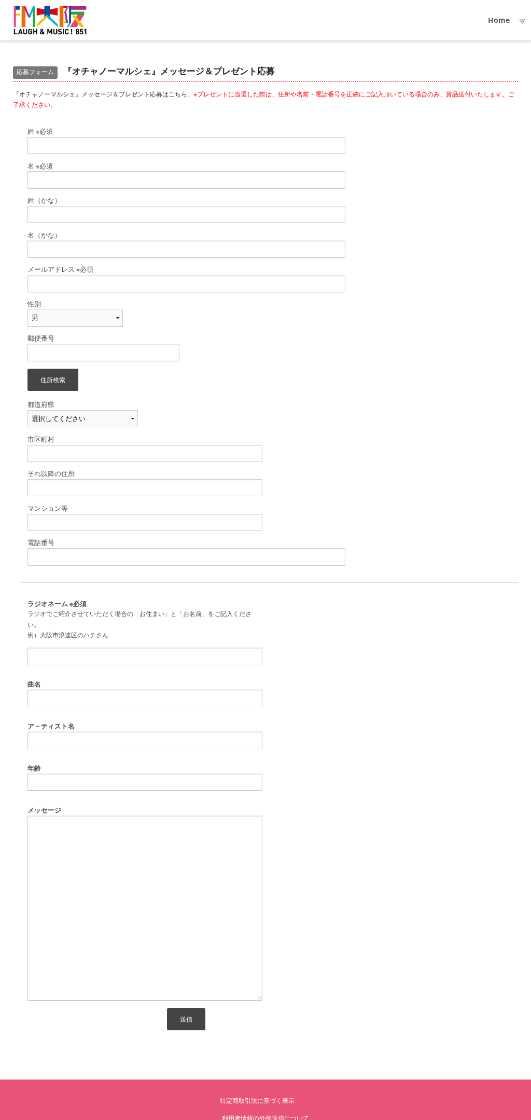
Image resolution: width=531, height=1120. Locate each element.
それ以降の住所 (51, 473)
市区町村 (40, 439)
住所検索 (52, 379)
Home (499, 20)
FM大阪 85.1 (50, 20)
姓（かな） (44, 200)
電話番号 (40, 542)
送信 (186, 1019)
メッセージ (44, 810)
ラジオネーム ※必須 (57, 603)
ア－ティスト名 (51, 726)
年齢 (34, 768)
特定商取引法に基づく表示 (257, 1100)
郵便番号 (40, 338)
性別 (34, 304)
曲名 (34, 684)
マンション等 (47, 508)
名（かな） (44, 235)
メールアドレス (60, 269)
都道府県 (40, 404)
